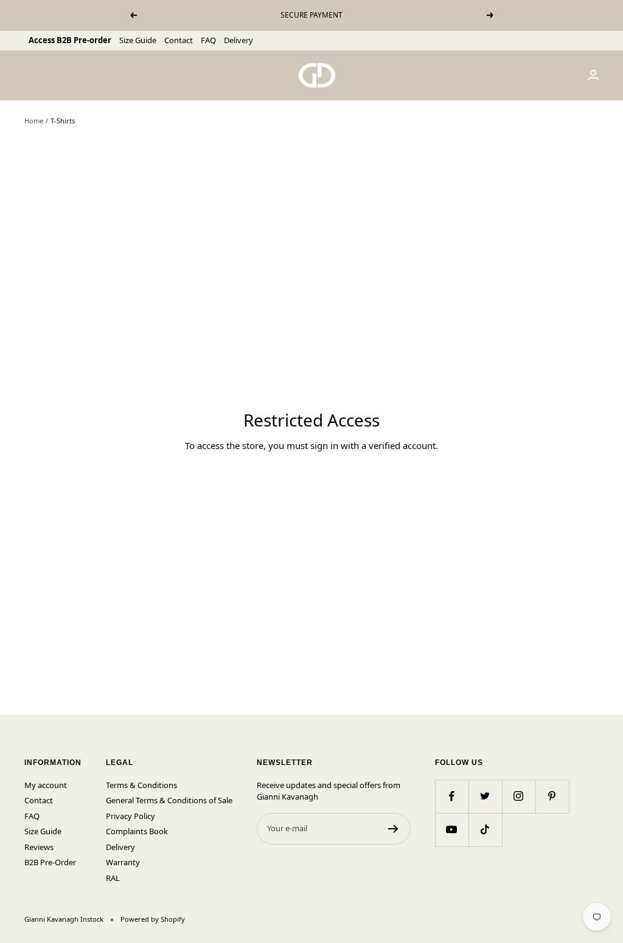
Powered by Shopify (152, 919)
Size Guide (137, 40)
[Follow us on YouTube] (451, 829)
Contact (178, 40)
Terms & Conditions (141, 785)
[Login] (593, 75)
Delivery (238, 40)
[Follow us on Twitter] (485, 796)
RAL (113, 878)
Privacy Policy (130, 816)
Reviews (39, 847)
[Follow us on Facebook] (451, 796)
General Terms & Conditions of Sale (169, 800)
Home (33, 120)
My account (45, 785)
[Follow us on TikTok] (485, 829)
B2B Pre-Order (50, 862)
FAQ (208, 40)
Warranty (123, 862)
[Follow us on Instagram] (518, 796)
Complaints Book (137, 831)
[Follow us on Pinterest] (552, 796)
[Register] (393, 829)
